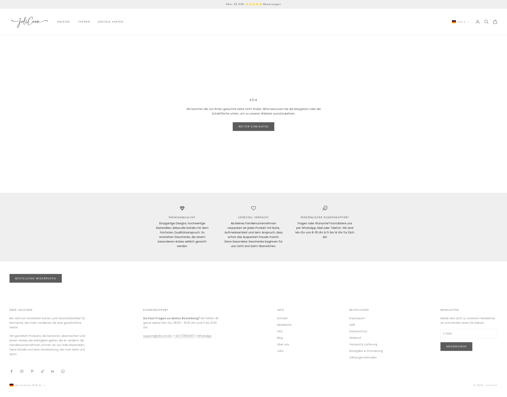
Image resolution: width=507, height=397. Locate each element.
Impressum (357, 318)
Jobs (280, 351)
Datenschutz (358, 331)
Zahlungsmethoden (363, 357)
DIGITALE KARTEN (110, 22)
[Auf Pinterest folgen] (32, 371)
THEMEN (84, 22)
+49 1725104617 (184, 336)
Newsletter (284, 325)
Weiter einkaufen (253, 126)
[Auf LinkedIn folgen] (53, 371)
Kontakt (282, 318)
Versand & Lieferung (363, 344)
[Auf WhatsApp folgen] (63, 371)
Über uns (283, 344)
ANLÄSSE (63, 22)
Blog (280, 338)
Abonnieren (456, 346)
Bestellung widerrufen (35, 278)
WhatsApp (204, 336)
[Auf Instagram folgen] (22, 371)
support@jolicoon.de (157, 336)
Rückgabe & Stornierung (366, 351)
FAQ (280, 331)
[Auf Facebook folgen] (11, 371)
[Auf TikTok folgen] (42, 371)
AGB (352, 325)
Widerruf (355, 338)
